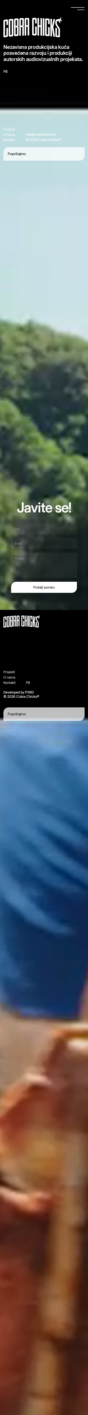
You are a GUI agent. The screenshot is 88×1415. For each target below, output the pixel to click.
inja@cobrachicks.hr (41, 134)
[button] (78, 8)
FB (5, 71)
